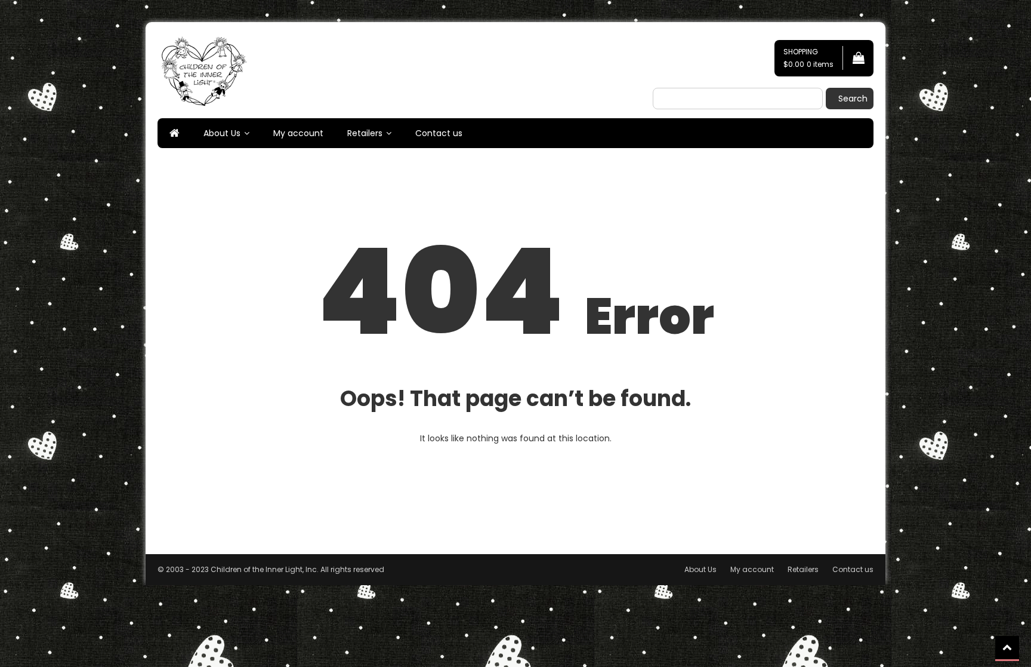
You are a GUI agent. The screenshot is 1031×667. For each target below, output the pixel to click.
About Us (221, 133)
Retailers (364, 133)
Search (853, 98)
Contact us (438, 133)
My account (298, 133)
